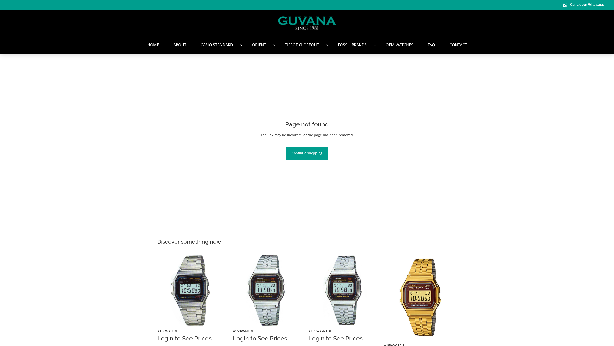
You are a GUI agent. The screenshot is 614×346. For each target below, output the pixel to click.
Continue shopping (307, 153)
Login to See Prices (184, 338)
